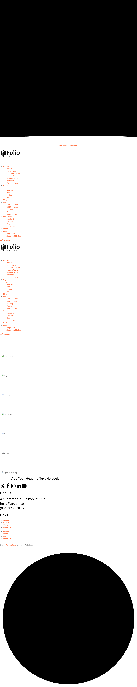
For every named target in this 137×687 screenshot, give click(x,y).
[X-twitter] (2, 485)
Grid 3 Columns (12, 207)
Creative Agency (12, 176)
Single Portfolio (12, 214)
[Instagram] (13, 485)
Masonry (9, 209)
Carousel (9, 221)
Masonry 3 (10, 212)
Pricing (9, 195)
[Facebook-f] (7, 485)
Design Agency (12, 178)
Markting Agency (12, 183)
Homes (6, 166)
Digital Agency (11, 171)
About (8, 188)
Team (8, 193)
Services (9, 190)
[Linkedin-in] (18, 485)
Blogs (5, 200)
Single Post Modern (13, 236)
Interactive (10, 226)
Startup (9, 169)
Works (5, 202)
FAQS (8, 197)
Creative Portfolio (13, 173)
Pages (5, 185)
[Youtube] (24, 485)
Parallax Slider (11, 219)
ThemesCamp (11, 545)
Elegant (9, 224)
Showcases (7, 217)
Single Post (10, 233)
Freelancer (10, 181)
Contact (6, 229)
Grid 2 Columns (12, 205)
